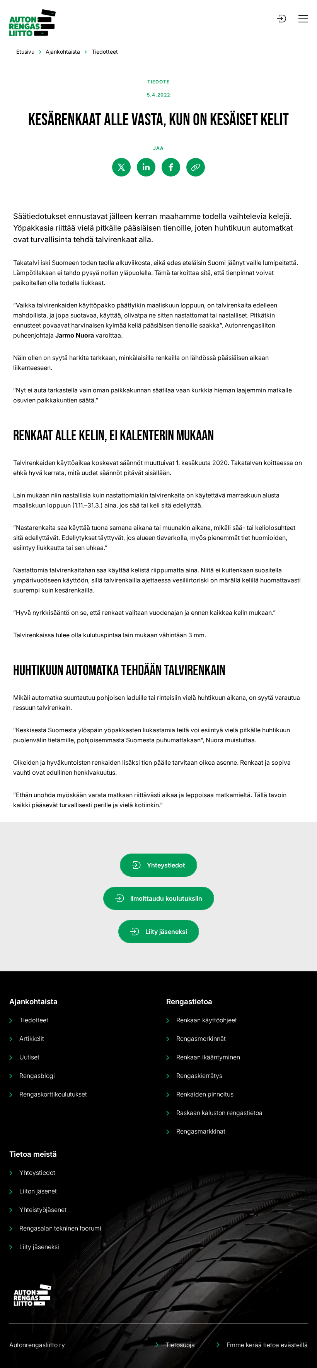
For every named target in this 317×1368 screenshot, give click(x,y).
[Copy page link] (195, 167)
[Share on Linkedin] (146, 167)
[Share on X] (121, 167)
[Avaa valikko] (303, 18)
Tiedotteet (105, 51)
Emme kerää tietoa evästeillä (267, 1345)
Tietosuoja (180, 1345)
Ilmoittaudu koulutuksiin (166, 898)
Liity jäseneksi (166, 931)
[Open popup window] (281, 18)
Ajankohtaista (63, 51)
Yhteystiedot (166, 865)
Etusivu (25, 51)
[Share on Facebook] (171, 167)
